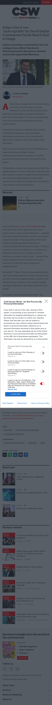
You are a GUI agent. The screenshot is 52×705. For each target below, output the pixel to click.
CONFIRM (15, 394)
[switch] (42, 353)
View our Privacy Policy (40, 403)
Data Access (22, 403)
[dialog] (26, 352)
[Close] (47, 302)
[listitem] (26, 347)
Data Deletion (8, 403)
